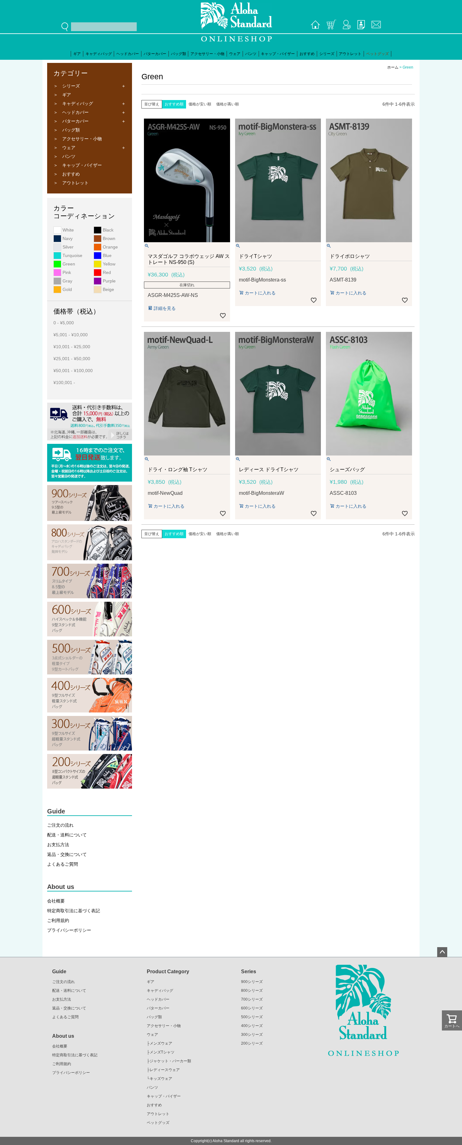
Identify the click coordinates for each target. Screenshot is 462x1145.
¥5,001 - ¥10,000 (70, 334)
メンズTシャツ (162, 1052)
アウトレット (350, 54)
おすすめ (307, 54)
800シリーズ (252, 990)
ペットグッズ (377, 54)
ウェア (234, 54)
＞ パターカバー (71, 121)
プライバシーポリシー (69, 930)
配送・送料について (67, 834)
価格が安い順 (200, 104)
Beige (108, 289)
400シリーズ (252, 1026)
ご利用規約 (58, 920)
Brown (108, 238)
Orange (110, 246)
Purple (109, 280)
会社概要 (56, 900)
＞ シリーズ (66, 85)
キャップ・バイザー (278, 54)
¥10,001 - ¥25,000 (71, 346)
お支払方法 (58, 844)
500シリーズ (252, 1017)
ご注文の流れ (60, 825)
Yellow (108, 263)
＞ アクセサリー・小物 (77, 138)
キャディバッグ (98, 54)
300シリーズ (252, 1034)
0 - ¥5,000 (63, 322)
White (67, 229)
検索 (66, 26)
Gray (66, 280)
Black (107, 229)
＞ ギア (62, 94)
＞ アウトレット (71, 182)
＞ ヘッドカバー (71, 112)
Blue (107, 255)
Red (106, 272)
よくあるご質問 (62, 864)
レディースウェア (165, 1070)
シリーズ (326, 54)
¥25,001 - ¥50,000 (71, 358)
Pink (66, 272)
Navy (67, 238)
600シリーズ (252, 1008)
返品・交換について (67, 854)
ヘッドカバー (127, 54)
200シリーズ (252, 1043)
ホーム (393, 67)
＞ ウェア (64, 147)
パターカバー (155, 54)
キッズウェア (161, 1078)
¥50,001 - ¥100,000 (73, 370)
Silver (67, 246)
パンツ (250, 54)
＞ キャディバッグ (73, 103)
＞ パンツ (64, 156)
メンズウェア (161, 1043)
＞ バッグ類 (66, 129)
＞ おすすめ (66, 173)
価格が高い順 (227, 104)
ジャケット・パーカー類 (170, 1061)
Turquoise (71, 255)
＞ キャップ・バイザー (77, 165)
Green (68, 263)
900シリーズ (252, 982)
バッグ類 (178, 54)
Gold (66, 289)
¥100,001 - (64, 382)
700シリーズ (252, 999)
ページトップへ (442, 952)
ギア (77, 54)
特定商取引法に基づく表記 (73, 910)
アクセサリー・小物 (207, 54)
